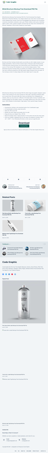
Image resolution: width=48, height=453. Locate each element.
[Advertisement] (24, 83)
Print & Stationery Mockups (22, 13)
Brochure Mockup (6, 13)
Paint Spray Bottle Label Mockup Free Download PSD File (37, 253)
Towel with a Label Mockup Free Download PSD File (13, 374)
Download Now (24, 126)
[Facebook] (7, 179)
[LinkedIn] (40, 179)
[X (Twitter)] (18, 179)
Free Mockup (13, 13)
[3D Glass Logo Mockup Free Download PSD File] (27, 248)
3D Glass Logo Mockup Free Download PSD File (36, 248)
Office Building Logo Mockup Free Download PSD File (15, 253)
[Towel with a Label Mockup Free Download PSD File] (35, 205)
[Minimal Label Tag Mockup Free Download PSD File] (12, 226)
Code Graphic (26, 446)
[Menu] (45, 2)
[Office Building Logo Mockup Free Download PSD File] (4, 253)
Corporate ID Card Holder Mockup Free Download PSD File (15, 248)
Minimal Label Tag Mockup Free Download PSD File (13, 423)
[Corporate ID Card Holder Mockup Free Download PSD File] (4, 248)
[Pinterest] (29, 179)
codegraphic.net (26, 440)
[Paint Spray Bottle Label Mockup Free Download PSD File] (12, 205)
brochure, (26, 20)
